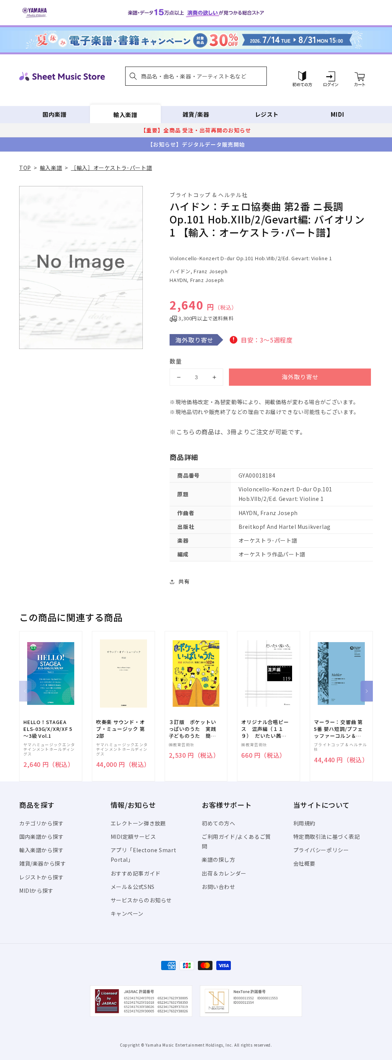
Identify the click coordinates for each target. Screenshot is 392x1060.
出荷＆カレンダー (224, 873)
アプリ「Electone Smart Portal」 (143, 854)
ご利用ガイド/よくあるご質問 (236, 841)
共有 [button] (183, 581)
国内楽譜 (54, 114)
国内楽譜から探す (41, 836)
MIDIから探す (36, 890)
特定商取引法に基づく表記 (326, 836)
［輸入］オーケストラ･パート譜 (111, 167)
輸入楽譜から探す (41, 850)
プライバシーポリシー (321, 850)
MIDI (337, 114)
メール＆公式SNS (133, 886)
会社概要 (304, 863)
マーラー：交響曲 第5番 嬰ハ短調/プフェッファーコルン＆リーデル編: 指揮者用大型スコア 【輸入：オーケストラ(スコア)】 (338, 729)
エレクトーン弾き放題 (138, 823)
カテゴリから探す (41, 823)
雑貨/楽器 (196, 114)
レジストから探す (41, 877)
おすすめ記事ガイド (136, 873)
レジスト (267, 114)
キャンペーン (127, 913)
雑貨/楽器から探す (42, 863)
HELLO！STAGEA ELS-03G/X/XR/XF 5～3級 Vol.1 (47, 729)
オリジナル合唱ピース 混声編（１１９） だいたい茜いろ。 (265, 729)
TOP (25, 167)
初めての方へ (218, 823)
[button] (196, 76)
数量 (176, 361)
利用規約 (304, 823)
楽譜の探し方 (218, 859)
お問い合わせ (218, 886)
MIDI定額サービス (133, 836)
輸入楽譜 (125, 114)
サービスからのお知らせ (141, 900)
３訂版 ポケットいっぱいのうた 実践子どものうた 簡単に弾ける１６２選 (192, 729)
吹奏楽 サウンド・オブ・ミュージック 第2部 (120, 729)
